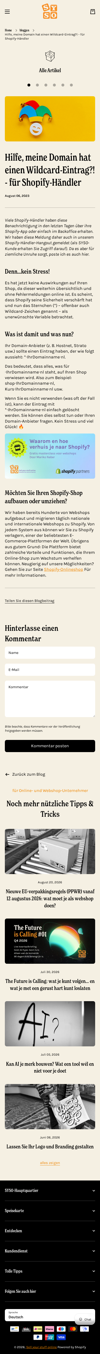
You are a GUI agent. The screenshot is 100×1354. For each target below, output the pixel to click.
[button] (92, 11)
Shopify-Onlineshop (63, 569)
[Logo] (50, 11)
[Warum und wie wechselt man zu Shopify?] (50, 455)
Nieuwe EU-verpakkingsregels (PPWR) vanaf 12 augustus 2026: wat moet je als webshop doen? (50, 898)
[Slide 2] (37, 85)
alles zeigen (50, 1163)
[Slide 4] (54, 85)
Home (8, 30)
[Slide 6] (71, 85)
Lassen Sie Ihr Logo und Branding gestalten (50, 1146)
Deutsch (15, 1317)
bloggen (24, 30)
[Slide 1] (28, 85)
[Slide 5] (62, 85)
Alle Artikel (50, 70)
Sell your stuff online (41, 1347)
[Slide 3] (45, 85)
